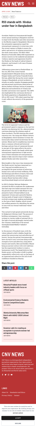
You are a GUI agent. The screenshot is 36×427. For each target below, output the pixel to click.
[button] (29, 3)
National (5, 17)
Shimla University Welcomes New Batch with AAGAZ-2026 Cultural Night (16, 315)
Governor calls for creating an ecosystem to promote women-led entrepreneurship (16, 330)
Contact (16, 395)
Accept (18, 418)
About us (5, 392)
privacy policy (18, 413)
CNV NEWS (13, 3)
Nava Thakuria (16, 11)
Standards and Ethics (17, 392)
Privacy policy (7, 395)
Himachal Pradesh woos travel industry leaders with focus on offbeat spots (15, 287)
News (12, 17)
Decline (18, 423)
